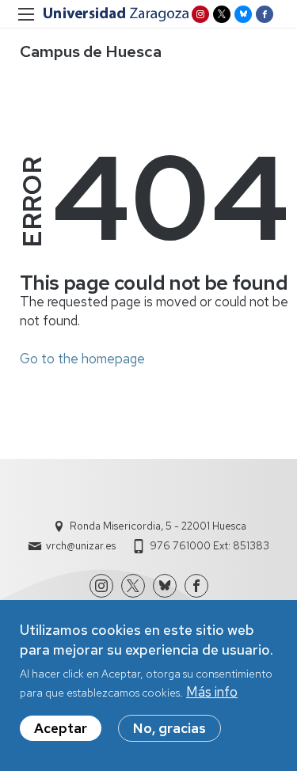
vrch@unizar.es (81, 546)
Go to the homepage (82, 358)
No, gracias (169, 728)
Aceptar (60, 728)
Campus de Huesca (91, 51)
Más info (212, 692)
